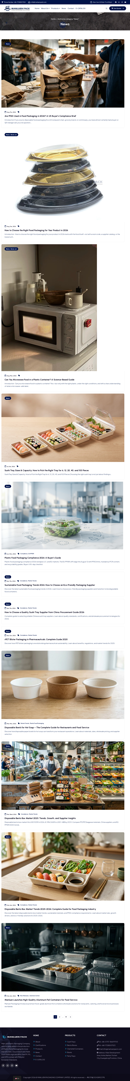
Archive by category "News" (68, 19)
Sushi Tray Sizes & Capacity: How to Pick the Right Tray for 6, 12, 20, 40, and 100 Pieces (47, 470)
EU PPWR (31, 553)
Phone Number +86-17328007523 (15, 2)
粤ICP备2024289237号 (96, 1077)
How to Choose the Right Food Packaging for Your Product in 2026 (36, 230)
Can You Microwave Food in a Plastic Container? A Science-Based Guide (39, 379)
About (37, 1042)
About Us (44, 8)
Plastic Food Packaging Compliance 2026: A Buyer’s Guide (33, 557)
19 (66, 1017)
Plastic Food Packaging (37, 723)
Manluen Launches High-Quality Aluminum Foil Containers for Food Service (41, 1000)
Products (55, 8)
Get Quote (117, 8)
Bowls (69, 1052)
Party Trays (71, 1056)
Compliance (24, 553)
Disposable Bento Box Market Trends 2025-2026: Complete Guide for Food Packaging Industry (50, 909)
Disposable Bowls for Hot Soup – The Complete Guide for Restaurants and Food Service (47, 727)
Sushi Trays (71, 1042)
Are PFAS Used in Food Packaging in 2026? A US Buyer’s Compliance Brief (40, 116)
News (64, 8)
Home (37, 8)
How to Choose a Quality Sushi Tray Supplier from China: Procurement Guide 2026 (44, 612)
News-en (14, 134)
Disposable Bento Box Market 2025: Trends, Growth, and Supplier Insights (40, 818)
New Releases (24, 995)
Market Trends (32, 581)
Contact (71, 8)
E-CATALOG (80, 8)
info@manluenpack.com (38, 2)
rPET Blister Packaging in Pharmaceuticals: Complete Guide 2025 (36, 639)
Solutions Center (35, 995)
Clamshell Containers (75, 1049)
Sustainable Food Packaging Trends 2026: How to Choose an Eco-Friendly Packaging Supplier (50, 585)
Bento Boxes (72, 1045)
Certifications (40, 1045)
